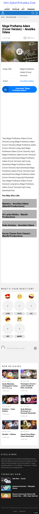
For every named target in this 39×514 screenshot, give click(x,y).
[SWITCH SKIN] (36, 13)
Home (15, 511)
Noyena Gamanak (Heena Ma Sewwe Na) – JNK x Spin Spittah (25, 495)
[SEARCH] (33, 13)
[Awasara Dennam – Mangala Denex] (6, 488)
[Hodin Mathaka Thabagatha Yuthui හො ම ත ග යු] (10, 374)
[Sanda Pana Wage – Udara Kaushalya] (29, 424)
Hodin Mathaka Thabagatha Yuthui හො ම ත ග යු (10, 386)
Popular (15, 9)
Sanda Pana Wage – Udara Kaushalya (28, 435)
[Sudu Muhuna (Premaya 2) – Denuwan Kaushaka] (29, 399)
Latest (7, 9)
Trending (31, 9)
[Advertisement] (19, 114)
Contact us (22, 511)
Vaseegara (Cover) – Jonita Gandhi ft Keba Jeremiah (29, 386)
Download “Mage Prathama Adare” (21, 89)
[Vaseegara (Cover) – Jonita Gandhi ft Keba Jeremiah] (29, 374)
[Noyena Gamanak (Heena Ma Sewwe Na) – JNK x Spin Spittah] (6, 496)
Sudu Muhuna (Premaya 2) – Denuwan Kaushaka (28, 411)
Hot (23, 9)
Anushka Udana (27, 81)
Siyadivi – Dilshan (9, 434)
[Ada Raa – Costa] (6, 480)
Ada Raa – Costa (19, 479)
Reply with (35, 348)
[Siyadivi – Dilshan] (10, 424)
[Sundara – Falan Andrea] (10, 399)
